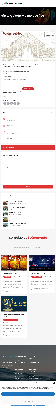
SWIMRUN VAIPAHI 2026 (15, 212)
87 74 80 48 (5, 367)
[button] (54, 383)
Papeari (19, 214)
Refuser (28, 398)
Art (5, 96)
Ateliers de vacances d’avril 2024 (13, 316)
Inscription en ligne (28, 88)
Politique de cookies (15, 405)
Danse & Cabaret (37, 276)
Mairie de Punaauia (22, 220)
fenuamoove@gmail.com (8, 365)
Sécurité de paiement (20, 378)
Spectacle (7, 276)
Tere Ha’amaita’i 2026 (15, 218)
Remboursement (19, 373)
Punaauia (28, 220)
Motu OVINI (20, 203)
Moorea (18, 225)
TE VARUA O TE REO (10, 273)
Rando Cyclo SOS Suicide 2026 (17, 207)
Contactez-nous (33, 364)
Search (28, 186)
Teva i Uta (25, 203)
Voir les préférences (28, 402)
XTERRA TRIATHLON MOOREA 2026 (17, 223)
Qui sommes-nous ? (34, 362)
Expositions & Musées (12, 140)
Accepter (28, 394)
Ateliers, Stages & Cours (10, 320)
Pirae (19, 209)
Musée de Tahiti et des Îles (13, 133)
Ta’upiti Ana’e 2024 (38, 273)
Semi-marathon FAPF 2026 (16, 202)
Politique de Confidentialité (26, 405)
